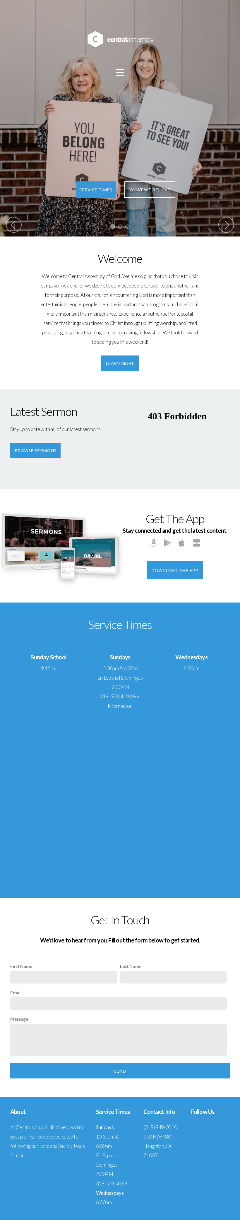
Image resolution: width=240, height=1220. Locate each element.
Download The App (174, 570)
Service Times (95, 190)
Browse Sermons (35, 450)
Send (120, 1071)
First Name (21, 966)
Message (19, 1019)
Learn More (120, 363)
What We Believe (149, 190)
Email (15, 992)
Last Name (131, 966)
